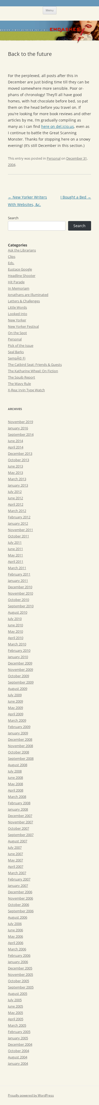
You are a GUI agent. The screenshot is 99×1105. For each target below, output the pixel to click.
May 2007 (15, 860)
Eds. (11, 262)
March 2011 (17, 567)
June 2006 (15, 930)
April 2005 (15, 1019)
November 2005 (20, 974)
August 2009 (17, 688)
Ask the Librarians (22, 250)
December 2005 (20, 968)
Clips (11, 256)
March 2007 (17, 872)
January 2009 (18, 733)
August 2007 (17, 841)
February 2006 (19, 955)
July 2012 (15, 491)
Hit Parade (16, 282)
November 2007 (20, 822)
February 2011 (19, 574)
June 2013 (15, 466)
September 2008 (21, 758)
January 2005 (18, 1038)
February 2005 (19, 1031)
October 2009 (18, 675)
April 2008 (15, 790)
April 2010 (15, 637)
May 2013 (15, 472)
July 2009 (15, 695)
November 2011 (20, 529)
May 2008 (15, 783)
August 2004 (17, 1057)
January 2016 (18, 428)
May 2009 (15, 707)
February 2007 (19, 879)
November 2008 (20, 745)
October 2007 (18, 828)
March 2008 (17, 796)
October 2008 (18, 752)
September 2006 (21, 911)
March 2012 (17, 510)
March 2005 (17, 1025)
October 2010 (18, 599)
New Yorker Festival (23, 326)
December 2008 (20, 739)
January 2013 (18, 485)
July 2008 (15, 771)
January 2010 (18, 656)
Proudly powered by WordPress (31, 1095)
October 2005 (18, 980)
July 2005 (15, 1000)
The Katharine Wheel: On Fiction (33, 371)
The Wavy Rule (19, 383)
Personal (53, 158)
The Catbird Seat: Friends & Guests (35, 364)
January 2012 (18, 523)
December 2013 (20, 453)
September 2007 (21, 834)
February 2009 (19, 726)
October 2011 (18, 536)
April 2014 (15, 447)
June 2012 (15, 498)
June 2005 (15, 1006)
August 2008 (17, 764)
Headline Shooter (21, 275)
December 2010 (20, 587)
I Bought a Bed (75, 197)
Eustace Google (20, 269)
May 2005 (15, 1012)
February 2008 (19, 803)
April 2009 (15, 714)
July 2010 (15, 618)
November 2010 (20, 593)
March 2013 (17, 479)
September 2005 (21, 987)
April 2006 (15, 942)
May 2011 (15, 555)
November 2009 (20, 669)
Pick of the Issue (20, 345)
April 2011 (15, 561)
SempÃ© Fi (16, 358)
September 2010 (21, 606)
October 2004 (18, 1050)
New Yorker (17, 320)
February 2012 (19, 517)
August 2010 (17, 612)
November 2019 (20, 421)
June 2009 (15, 701)
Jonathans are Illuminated (28, 294)
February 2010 (19, 650)
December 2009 (20, 663)
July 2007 (15, 847)
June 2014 (15, 440)
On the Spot (17, 332)
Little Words (17, 307)
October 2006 (18, 904)
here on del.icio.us (57, 126)
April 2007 (15, 866)
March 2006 (17, 949)
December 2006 (20, 892)
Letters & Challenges (24, 301)
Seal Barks (16, 351)
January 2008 (18, 809)
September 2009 (21, 682)
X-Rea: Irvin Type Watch (26, 390)
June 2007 (15, 853)
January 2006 (18, 961)
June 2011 (15, 548)
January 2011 (18, 580)
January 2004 (18, 1063)
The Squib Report (21, 377)
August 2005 (17, 993)
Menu (50, 10)
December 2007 (20, 815)
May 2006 (15, 936)
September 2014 (21, 434)
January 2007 (18, 885)
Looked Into (17, 313)
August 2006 (17, 917)
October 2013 (18, 459)
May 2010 (15, 631)
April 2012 (15, 504)
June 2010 (15, 625)
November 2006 (20, 898)
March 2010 (17, 644)
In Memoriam (18, 288)
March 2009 (17, 720)
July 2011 (15, 542)
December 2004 (20, 1044)
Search (13, 217)
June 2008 (15, 777)
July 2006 (15, 923)
